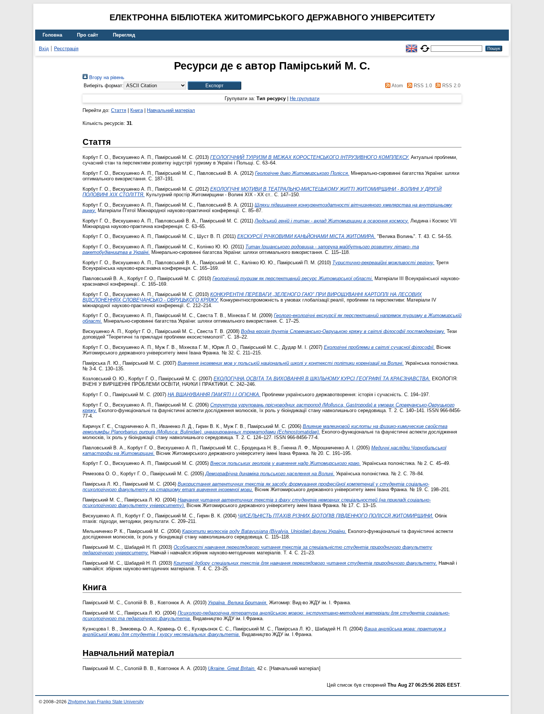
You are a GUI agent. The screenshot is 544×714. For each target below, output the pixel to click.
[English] (411, 45)
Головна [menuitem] (52, 35)
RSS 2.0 (450, 85)
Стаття (118, 110)
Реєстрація (66, 48)
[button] (214, 85)
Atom (396, 85)
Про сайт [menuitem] (87, 35)
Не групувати (304, 98)
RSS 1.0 (421, 85)
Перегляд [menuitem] (124, 35)
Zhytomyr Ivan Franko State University (106, 702)
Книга (136, 110)
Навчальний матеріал (171, 110)
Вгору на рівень (106, 77)
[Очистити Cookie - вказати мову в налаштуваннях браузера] (425, 45)
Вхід (44, 48)
